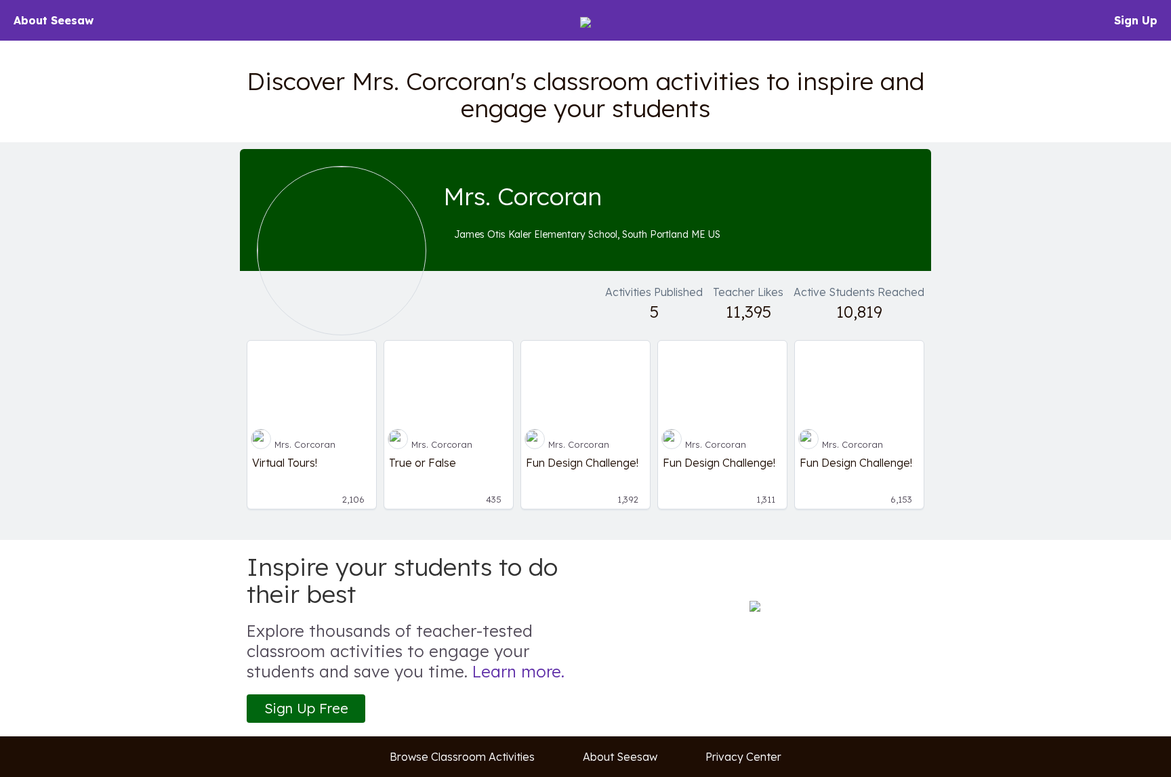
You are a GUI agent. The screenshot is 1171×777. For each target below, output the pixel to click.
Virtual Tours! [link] (284, 462)
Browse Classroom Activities (462, 756)
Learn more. (518, 671)
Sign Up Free (306, 708)
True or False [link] (422, 462)
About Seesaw (54, 20)
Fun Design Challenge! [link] (582, 462)
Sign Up (1135, 20)
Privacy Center (743, 756)
